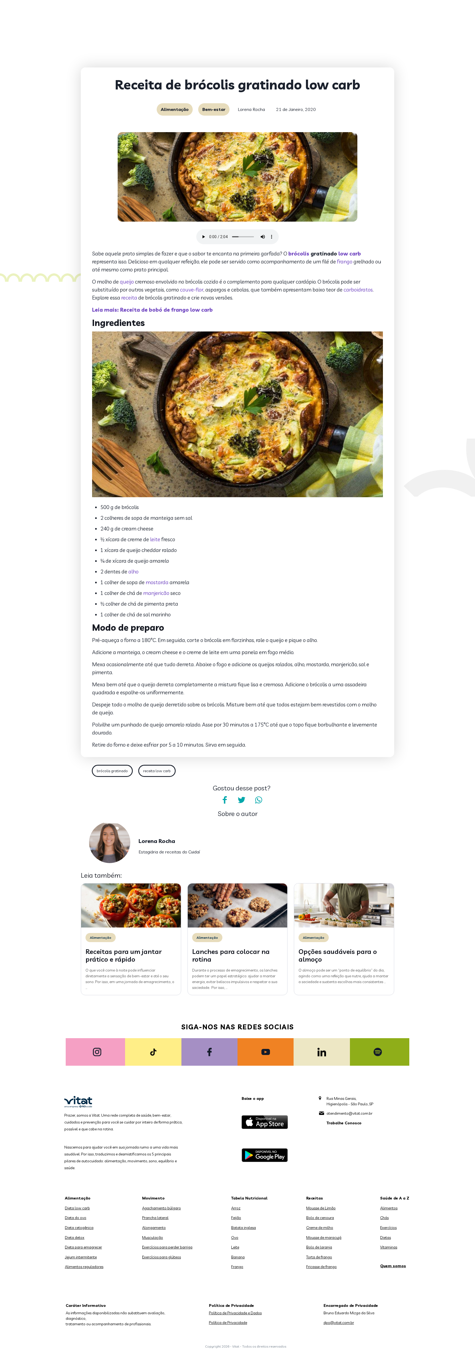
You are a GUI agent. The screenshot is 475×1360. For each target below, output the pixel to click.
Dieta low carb (77, 1208)
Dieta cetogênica (79, 1227)
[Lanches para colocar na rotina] (238, 926)
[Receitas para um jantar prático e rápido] (131, 926)
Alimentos (388, 1208)
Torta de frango (319, 1257)
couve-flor (191, 289)
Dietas (385, 1237)
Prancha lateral (155, 1217)
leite (155, 539)
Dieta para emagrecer (83, 1247)
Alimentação (175, 109)
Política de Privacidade (228, 1322)
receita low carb (157, 770)
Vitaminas (388, 1247)
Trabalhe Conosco (344, 1122)
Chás (384, 1217)
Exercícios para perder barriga (167, 1247)
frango (344, 261)
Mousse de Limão (321, 1208)
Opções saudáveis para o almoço (338, 955)
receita (129, 297)
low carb (349, 253)
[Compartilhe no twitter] (241, 800)
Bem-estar (213, 109)
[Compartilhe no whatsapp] (258, 800)
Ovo (234, 1237)
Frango (237, 1266)
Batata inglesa (243, 1227)
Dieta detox (74, 1237)
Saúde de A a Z (394, 1198)
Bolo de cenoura (320, 1217)
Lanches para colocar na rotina (231, 955)
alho (133, 571)
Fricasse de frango (321, 1266)
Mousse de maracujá (323, 1237)
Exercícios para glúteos (161, 1257)
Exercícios (388, 1227)
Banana (238, 1257)
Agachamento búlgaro (161, 1208)
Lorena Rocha (251, 109)
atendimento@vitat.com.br (349, 1113)
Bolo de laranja (319, 1247)
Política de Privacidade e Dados (235, 1312)
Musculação (152, 1237)
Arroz (236, 1208)
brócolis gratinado (112, 770)
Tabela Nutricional (249, 1198)
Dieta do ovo (75, 1217)
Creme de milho (319, 1227)
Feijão (236, 1217)
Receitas (314, 1198)
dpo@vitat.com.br (339, 1322)
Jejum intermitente (81, 1257)
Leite (235, 1247)
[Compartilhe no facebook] (224, 800)
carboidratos (358, 289)
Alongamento (154, 1227)
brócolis (298, 253)
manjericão (156, 593)
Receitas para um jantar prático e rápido (123, 955)
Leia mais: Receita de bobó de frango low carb (152, 309)
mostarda (157, 582)
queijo (127, 281)
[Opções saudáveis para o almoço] (344, 926)
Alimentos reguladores (84, 1266)
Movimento (153, 1198)
